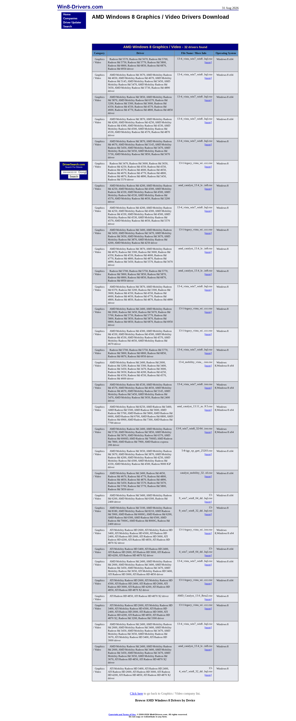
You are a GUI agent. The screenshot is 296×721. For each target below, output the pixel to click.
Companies (70, 18)
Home (66, 14)
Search (67, 26)
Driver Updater (72, 22)
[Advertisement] (74, 93)
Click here (136, 693)
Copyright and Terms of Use (122, 714)
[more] (208, 62)
